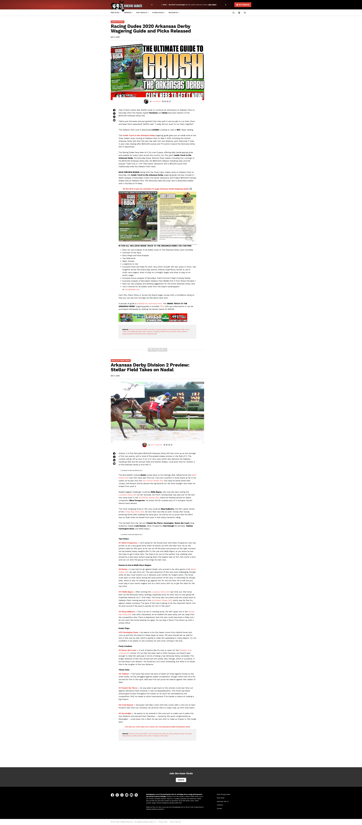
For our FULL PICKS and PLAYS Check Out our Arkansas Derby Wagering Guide (157, 727)
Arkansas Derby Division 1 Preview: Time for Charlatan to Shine (158, 757)
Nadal (144, 331)
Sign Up (181, 780)
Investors (220, 805)
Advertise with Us (223, 801)
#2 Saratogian (125, 713)
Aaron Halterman (156, 445)
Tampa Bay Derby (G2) (134, 512)
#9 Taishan (124, 674)
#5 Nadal (123, 569)
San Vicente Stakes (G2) (152, 480)
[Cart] (245, 12)
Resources (173, 12)
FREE (162, 306)
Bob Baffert (144, 329)
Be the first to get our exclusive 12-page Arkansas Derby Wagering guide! (156, 189)
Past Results (141, 12)
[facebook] (165, 101)
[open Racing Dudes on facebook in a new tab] (112, 795)
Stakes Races (158, 12)
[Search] (233, 12)
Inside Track (185, 329)
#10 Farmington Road (128, 632)
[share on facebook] (114, 110)
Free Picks (115, 12)
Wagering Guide (152, 334)
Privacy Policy (162, 822)
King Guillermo (127, 736)
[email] (170, 101)
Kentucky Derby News (121, 361)
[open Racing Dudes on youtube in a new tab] (126, 795)
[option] (189, 5)
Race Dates (220, 798)
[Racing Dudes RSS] (136, 795)
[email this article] (114, 120)
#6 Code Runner (126, 705)
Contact (219, 808)
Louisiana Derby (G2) (128, 495)
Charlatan (152, 329)
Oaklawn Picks (175, 331)
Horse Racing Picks (173, 329)
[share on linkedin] (114, 117)
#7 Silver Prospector (128, 543)
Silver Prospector (154, 736)
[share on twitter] (114, 113)
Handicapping (118, 22)
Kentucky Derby (167, 734)
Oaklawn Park (165, 331)
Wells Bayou (164, 736)
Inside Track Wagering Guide (131, 331)
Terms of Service (175, 822)
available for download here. (149, 303)
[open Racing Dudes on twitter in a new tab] (117, 795)
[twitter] (163, 101)
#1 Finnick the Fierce (128, 688)
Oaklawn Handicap (153, 331)
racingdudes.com (132, 289)
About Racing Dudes (223, 794)
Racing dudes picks (139, 334)
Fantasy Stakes (161, 329)
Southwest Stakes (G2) (149, 497)
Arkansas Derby (134, 329)
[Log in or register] (239, 12)
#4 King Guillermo (127, 611)
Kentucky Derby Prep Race (183, 734)
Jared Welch (156, 101)
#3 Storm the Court (127, 650)
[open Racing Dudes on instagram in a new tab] (122, 795)
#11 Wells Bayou (126, 592)
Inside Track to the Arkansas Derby (139, 135)
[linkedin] (167, 101)
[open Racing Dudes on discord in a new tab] (131, 795)
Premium (127, 12)
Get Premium (244, 5)
